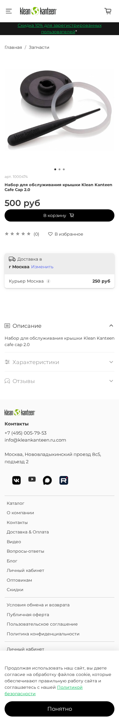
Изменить (42, 266)
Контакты (17, 522)
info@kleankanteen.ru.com (35, 440)
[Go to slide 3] (64, 169)
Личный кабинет (25, 570)
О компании (20, 512)
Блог (12, 561)
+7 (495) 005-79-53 (25, 433)
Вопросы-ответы (25, 551)
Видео (14, 541)
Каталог (15, 503)
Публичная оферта (28, 614)
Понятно (59, 709)
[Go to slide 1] (55, 169)
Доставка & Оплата (28, 532)
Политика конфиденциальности (43, 634)
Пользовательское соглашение (42, 624)
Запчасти (39, 47)
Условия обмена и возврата (38, 605)
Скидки (15, 589)
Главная (13, 47)
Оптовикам (19, 580)
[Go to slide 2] (59, 169)
